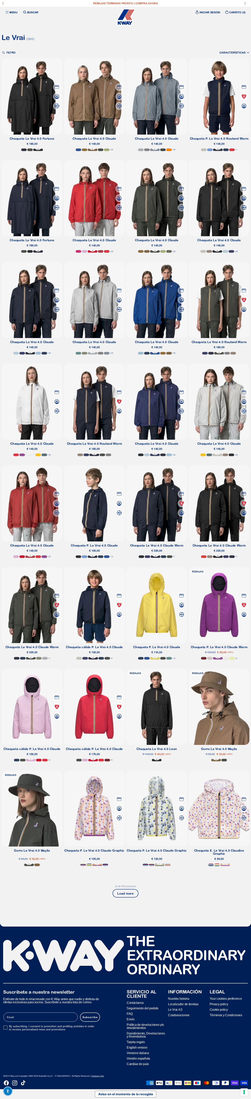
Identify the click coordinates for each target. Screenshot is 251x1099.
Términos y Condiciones (226, 1015)
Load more (125, 893)
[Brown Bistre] (84, 149)
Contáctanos (135, 1002)
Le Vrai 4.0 (175, 1009)
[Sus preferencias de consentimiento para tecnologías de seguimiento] (244, 1092)
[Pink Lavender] (84, 251)
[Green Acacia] (155, 658)
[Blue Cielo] (210, 149)
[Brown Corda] (92, 149)
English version (137, 1047)
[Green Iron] (44, 454)
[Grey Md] (155, 149)
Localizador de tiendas (183, 1004)
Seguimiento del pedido (142, 1008)
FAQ (130, 1013)
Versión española (138, 1058)
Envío (130, 1019)
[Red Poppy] (232, 149)
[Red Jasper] (101, 251)
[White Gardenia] (226, 658)
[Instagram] (15, 1083)
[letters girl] (97, 864)
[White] (30, 454)
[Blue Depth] (24, 149)
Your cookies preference (226, 998)
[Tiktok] (23, 1083)
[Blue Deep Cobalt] (231, 251)
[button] (234, 52)
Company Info (97, 1076)
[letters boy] (89, 864)
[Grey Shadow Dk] (163, 149)
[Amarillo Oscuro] (38, 454)
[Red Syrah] (204, 658)
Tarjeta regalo (136, 1042)
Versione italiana (138, 1053)
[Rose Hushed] (210, 658)
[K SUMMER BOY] (105, 864)
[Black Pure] (38, 149)
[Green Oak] (84, 353)
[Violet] (22, 454)
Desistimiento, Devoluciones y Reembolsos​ (146, 1035)
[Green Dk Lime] (107, 149)
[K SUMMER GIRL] (83, 864)
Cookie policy (219, 1009)
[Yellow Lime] (232, 658)
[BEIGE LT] (204, 149)
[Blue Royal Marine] (78, 149)
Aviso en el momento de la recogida (125, 1094)
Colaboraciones (178, 1015)
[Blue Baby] (225, 251)
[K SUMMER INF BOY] (211, 864)
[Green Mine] (78, 353)
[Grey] (141, 149)
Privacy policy (219, 1004)
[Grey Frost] (147, 149)
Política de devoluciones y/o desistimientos (145, 1026)
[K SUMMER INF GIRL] (217, 864)
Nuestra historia (178, 998)
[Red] (92, 251)
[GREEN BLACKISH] (30, 149)
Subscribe (90, 1017)
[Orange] (169, 149)
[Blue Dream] (38, 353)
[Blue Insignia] (226, 149)
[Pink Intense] (78, 251)
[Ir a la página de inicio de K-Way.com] (125, 17)
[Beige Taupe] (209, 251)
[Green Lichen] (169, 251)
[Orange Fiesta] (204, 556)
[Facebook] (6, 1083)
